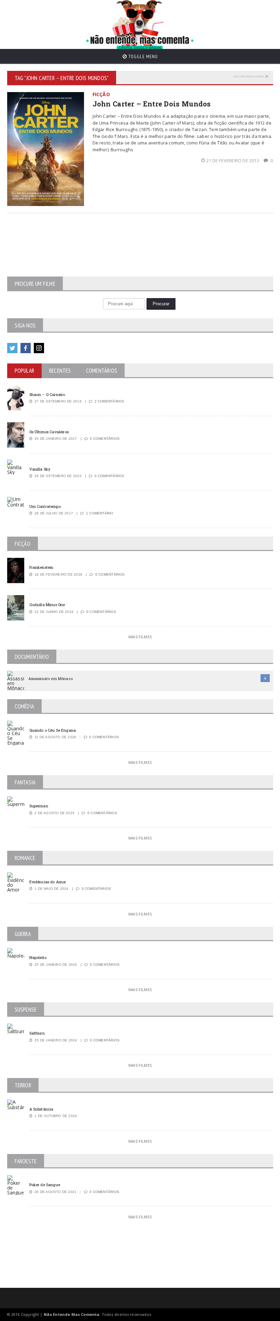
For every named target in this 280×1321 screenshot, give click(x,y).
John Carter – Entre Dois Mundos (152, 103)
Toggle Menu (142, 56)
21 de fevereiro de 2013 (233, 160)
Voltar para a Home (249, 76)
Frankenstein (41, 567)
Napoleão (37, 957)
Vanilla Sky (40, 469)
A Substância (41, 1109)
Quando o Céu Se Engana (52, 730)
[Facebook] (25, 348)
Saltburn (37, 1033)
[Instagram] (39, 348)
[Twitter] (12, 348)
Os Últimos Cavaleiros (49, 431)
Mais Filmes (140, 636)
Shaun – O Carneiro (47, 394)
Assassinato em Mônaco (50, 678)
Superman (38, 805)
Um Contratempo (45, 506)
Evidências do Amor (47, 881)
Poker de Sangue (44, 1184)
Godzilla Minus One (47, 604)
